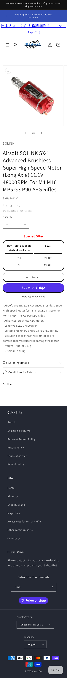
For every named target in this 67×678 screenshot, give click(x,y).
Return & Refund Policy (21, 439)
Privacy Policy (15, 447)
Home (11, 487)
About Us (13, 496)
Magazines (13, 513)
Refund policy (15, 464)
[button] (7, 45)
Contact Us (14, 538)
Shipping (7, 211)
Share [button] (10, 384)
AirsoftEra (37, 671)
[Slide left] (25, 133)
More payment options (33, 296)
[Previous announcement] (7, 16)
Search (11, 422)
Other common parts (20, 530)
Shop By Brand (16, 504)
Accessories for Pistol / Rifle (24, 521)
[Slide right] (42, 133)
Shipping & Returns (19, 430)
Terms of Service (17, 456)
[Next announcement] (60, 16)
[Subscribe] (52, 587)
